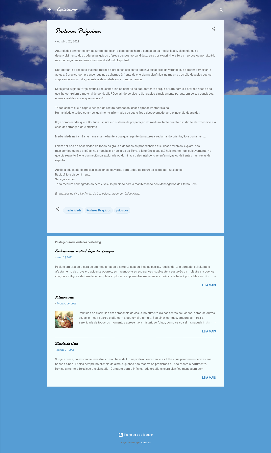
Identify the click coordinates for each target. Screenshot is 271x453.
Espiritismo (67, 9)
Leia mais (209, 285)
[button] (213, 29)
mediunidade (73, 210)
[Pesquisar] (221, 11)
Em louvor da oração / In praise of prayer (84, 251)
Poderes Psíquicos (98, 210)
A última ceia (64, 297)
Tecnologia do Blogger (138, 435)
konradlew (146, 442)
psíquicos (122, 210)
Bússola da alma (66, 343)
